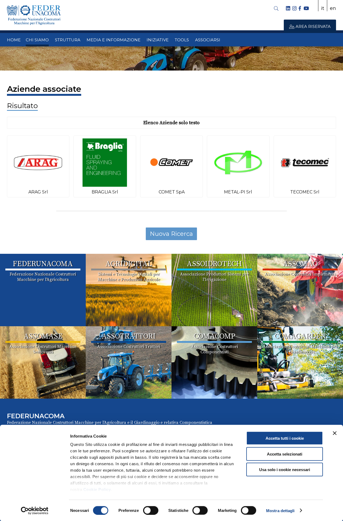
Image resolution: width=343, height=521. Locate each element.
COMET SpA (172, 192)
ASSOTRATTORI (129, 336)
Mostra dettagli (280, 510)
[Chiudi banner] (335, 433)
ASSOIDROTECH (214, 264)
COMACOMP (214, 336)
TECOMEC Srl (304, 192)
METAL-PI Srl (238, 192)
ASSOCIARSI (207, 39)
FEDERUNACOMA (43, 264)
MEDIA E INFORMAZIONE (113, 39)
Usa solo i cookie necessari (284, 469)
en (333, 8)
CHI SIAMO (37, 39)
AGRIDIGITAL (128, 264)
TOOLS (182, 39)
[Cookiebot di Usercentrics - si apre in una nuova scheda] (34, 511)
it (322, 8)
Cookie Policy (97, 489)
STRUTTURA (67, 39)
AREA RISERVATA (312, 26)
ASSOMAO (300, 264)
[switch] (150, 510)
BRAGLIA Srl (105, 192)
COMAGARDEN (300, 336)
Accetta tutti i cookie (285, 438)
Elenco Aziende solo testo (171, 123)
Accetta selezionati (284, 454)
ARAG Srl (38, 192)
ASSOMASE (43, 336)
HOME (14, 39)
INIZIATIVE (158, 39)
